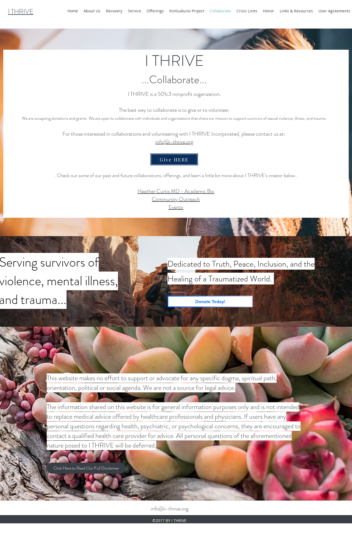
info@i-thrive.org (169, 509)
